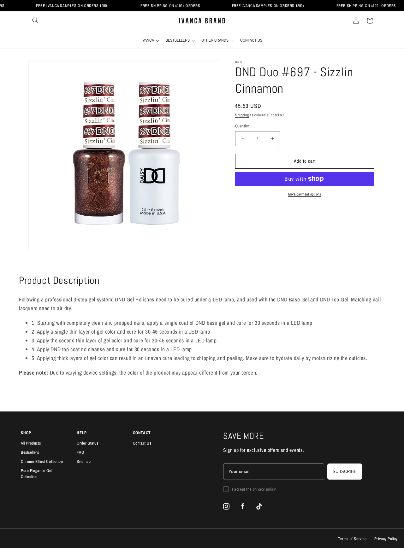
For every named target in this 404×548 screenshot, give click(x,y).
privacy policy (264, 489)
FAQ (80, 452)
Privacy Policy (386, 538)
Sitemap (84, 461)
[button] (35, 20)
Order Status (87, 443)
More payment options (304, 193)
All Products (31, 443)
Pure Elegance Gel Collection (36, 473)
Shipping (242, 115)
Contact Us (142, 443)
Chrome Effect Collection (42, 461)
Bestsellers (30, 452)
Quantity (242, 126)
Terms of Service (352, 538)
